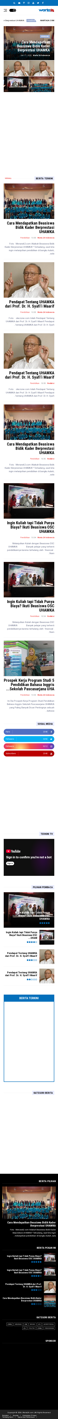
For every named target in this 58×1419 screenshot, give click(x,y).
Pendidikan (25, 238)
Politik (32, 1328)
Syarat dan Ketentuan (26, 1417)
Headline (45, 36)
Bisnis (32, 1324)
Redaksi (5, 1415)
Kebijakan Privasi (29, 1415)
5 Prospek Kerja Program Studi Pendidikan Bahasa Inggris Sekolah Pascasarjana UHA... (29, 684)
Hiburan (18, 1324)
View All (8, 178)
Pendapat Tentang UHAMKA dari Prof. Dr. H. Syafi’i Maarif (29, 304)
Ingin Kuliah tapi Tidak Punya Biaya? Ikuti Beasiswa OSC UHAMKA (30, 527)
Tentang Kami (7, 1417)
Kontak (15, 1415)
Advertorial (49, 1324)
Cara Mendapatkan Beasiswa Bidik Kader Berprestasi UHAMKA (30, 227)
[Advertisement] (29, 130)
